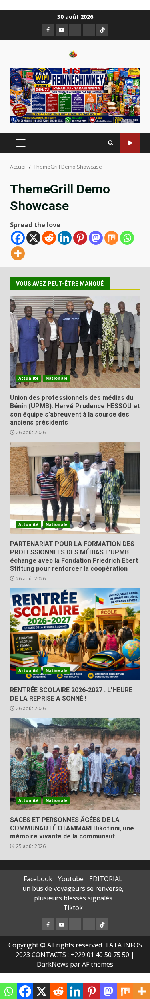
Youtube (71, 878)
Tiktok (73, 907)
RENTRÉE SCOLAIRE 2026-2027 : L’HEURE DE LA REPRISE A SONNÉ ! (75, 634)
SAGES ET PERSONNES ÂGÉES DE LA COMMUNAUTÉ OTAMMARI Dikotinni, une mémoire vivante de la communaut (75, 764)
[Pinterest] (80, 238)
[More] (18, 253)
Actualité (28, 378)
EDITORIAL (105, 878)
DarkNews (52, 964)
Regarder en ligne (130, 143)
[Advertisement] (75, 94)
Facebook (38, 878)
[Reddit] (49, 238)
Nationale (57, 378)
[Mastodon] (96, 238)
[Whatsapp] (127, 238)
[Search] (110, 143)
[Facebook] (18, 238)
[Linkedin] (65, 238)
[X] (33, 238)
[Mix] (111, 238)
